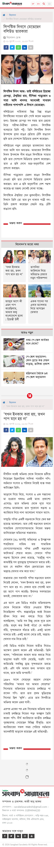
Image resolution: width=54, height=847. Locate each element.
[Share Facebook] (6, 47)
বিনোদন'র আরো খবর (27, 244)
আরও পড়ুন (27, 333)
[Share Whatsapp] (18, 47)
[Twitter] (11, 836)
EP (33, 4)
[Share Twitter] (12, 47)
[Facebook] (4, 836)
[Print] (30, 47)
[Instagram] (25, 836)
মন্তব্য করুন (15, 223)
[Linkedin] (18, 836)
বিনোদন (12, 15)
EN (38, 4)
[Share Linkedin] (24, 47)
